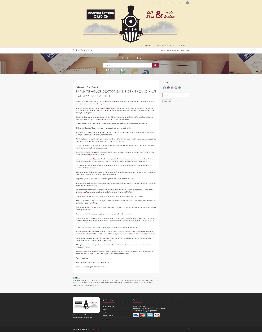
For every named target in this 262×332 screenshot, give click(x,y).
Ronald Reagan (125, 218)
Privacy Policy (107, 319)
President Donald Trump (91, 152)
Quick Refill (152, 3)
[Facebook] (187, 2)
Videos (126, 70)
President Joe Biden (111, 101)
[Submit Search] (155, 65)
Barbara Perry (84, 192)
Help (134, 3)
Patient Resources (165, 45)
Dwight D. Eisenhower (102, 238)
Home (163, 50)
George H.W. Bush (139, 218)
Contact (182, 45)
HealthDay (86, 285)
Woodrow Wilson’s (142, 231)
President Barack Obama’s (107, 108)
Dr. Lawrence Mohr (95, 218)
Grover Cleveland (88, 231)
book (115, 183)
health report (101, 119)
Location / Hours (163, 3)
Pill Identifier (142, 3)
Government (167, 101)
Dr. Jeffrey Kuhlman (82, 108)
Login (183, 3)
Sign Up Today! (175, 3)
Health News (112, 70)
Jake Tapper (94, 159)
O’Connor (79, 124)
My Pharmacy (146, 45)
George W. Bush (87, 254)
